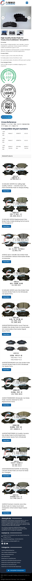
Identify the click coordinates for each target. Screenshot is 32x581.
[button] (27, 3)
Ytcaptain (22, 579)
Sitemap (13, 579)
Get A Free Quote (7, 117)
